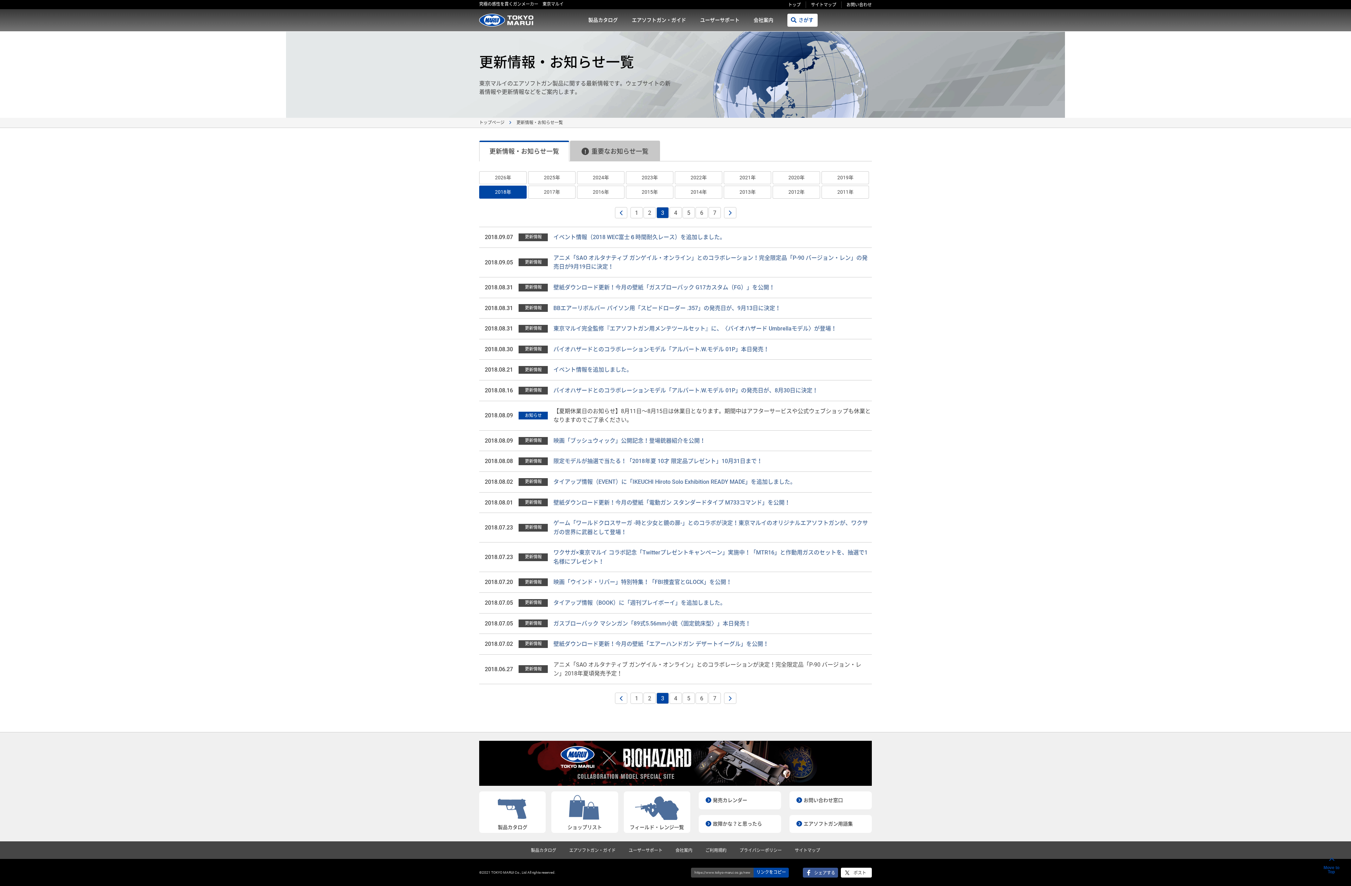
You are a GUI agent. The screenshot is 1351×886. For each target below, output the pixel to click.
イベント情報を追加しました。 (592, 369)
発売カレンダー (730, 800)
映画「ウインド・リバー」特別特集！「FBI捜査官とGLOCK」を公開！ (642, 582)
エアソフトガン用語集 (828, 824)
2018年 (503, 192)
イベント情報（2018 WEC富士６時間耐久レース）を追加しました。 (639, 237)
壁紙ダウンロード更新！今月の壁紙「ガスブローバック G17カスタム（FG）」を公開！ (664, 287)
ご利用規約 (716, 850)
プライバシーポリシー (761, 850)
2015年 (650, 192)
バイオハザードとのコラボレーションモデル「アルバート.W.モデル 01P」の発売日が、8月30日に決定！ (685, 390)
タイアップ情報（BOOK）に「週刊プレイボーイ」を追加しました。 (639, 602)
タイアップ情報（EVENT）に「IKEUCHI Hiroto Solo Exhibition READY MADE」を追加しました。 (674, 482)
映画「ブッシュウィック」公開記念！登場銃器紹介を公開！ (629, 440)
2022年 (699, 177)
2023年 (650, 177)
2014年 (699, 192)
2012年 (796, 192)
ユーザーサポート (720, 20)
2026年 (503, 177)
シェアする (824, 873)
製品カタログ (603, 20)
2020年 (796, 177)
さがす (806, 20)
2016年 (601, 192)
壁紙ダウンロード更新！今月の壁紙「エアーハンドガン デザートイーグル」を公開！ (661, 644)
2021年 (748, 177)
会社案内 (763, 20)
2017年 (552, 192)
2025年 (552, 177)
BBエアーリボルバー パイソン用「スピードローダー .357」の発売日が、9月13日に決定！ (667, 308)
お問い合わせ (859, 4)
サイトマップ (823, 4)
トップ (794, 4)
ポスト (860, 873)
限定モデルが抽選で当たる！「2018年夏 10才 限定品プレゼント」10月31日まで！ (657, 461)
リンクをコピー (771, 872)
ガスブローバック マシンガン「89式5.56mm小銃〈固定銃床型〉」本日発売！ (652, 623)
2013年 (748, 192)
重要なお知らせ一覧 (619, 151)
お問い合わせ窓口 (823, 800)
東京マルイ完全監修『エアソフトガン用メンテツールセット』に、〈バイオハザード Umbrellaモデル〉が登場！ (695, 328)
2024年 (601, 177)
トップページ (492, 122)
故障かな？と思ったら (737, 824)
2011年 (845, 192)
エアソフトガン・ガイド (659, 20)
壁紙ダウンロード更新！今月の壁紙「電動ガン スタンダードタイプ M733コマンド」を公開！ (671, 502)
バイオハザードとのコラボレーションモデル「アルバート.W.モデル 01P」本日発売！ (661, 349)
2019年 (845, 177)
